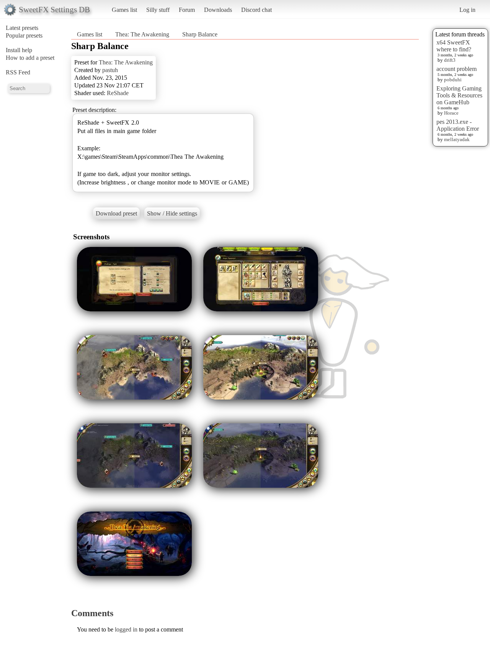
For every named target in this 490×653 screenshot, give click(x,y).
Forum (187, 10)
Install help (19, 50)
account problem (456, 69)
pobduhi (453, 79)
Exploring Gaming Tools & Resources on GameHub (459, 95)
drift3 (450, 60)
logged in (126, 629)
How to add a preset (30, 57)
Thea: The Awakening (142, 34)
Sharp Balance (199, 34)
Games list (124, 10)
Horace (451, 113)
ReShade (118, 93)
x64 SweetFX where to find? (453, 46)
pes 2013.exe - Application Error (457, 125)
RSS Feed (18, 72)
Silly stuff (158, 10)
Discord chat (256, 10)
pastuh (110, 70)
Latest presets (22, 28)
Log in (467, 10)
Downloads (218, 10)
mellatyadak (457, 139)
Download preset (116, 213)
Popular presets (24, 35)
